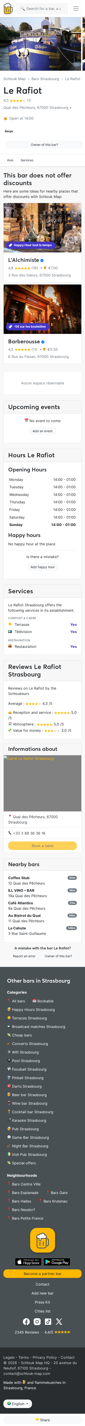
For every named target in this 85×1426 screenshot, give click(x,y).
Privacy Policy (45, 1357)
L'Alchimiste (23, 260)
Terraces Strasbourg (29, 1018)
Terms (23, 1357)
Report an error (24, 956)
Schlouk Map (14, 79)
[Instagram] (37, 1321)
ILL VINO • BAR (21, 890)
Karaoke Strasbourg (28, 1120)
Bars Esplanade (24, 1192)
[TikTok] (48, 1321)
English (18, 1404)
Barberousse (24, 341)
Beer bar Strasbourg (29, 1095)
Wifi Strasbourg (25, 1052)
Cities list (43, 1311)
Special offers (23, 1163)
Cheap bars (21, 1035)
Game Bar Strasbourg (30, 1137)
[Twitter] (59, 1321)
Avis (10, 160)
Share (44, 1420)
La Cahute (17, 928)
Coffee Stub (18, 878)
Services (27, 160)
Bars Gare (59, 1192)
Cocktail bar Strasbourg (32, 1112)
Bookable (44, 1001)
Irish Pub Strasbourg (29, 1154)
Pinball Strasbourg (27, 1078)
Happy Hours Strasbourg (33, 1009)
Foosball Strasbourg (28, 1069)
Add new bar (42, 1293)
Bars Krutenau (54, 1201)
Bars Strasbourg (45, 79)
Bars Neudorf (23, 1209)
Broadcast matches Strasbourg (38, 1026)
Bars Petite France (27, 1218)
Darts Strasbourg (26, 1086)
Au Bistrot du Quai (24, 915)
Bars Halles (21, 1201)
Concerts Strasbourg (29, 1043)
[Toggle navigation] (75, 8)
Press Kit (42, 1302)
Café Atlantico (20, 903)
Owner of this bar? (44, 145)
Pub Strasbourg (25, 1129)
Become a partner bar (42, 1273)
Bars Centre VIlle (26, 1184)
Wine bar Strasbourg (29, 1103)
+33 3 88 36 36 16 (28, 833)
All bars (18, 1001)
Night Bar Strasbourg (29, 1146)
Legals (9, 1357)
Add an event (43, 431)
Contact (42, 1284)
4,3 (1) (17, 100)
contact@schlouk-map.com (26, 1373)
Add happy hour (43, 567)
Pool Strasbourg (25, 1060)
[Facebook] (26, 1321)
